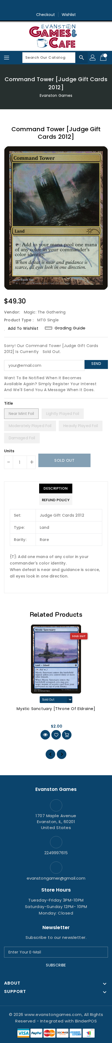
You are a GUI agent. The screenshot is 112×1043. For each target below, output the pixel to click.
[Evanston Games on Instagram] (56, 6)
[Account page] (93, 57)
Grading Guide (70, 328)
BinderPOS (86, 1021)
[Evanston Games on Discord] (66, 6)
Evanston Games (56, 95)
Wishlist (69, 14)
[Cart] (103, 57)
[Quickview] (45, 735)
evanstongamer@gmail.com (56, 878)
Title (8, 403)
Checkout (45, 14)
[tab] (55, 488)
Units (9, 451)
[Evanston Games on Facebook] (46, 6)
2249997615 (56, 853)
